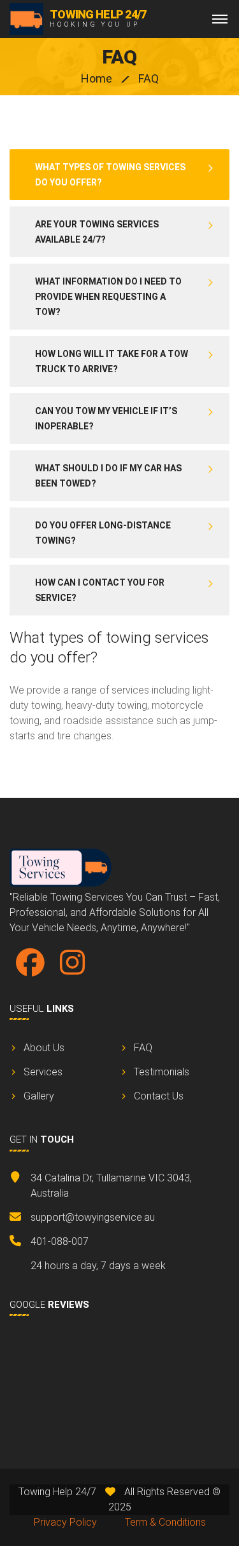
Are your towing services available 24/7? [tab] (97, 232)
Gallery (39, 1096)
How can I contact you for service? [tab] (99, 590)
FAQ (143, 1048)
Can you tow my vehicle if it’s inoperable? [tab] (106, 418)
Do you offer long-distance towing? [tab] (103, 533)
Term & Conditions (165, 1522)
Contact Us (159, 1096)
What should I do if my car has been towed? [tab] (108, 475)
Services (43, 1072)
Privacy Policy (65, 1522)
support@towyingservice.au (93, 1217)
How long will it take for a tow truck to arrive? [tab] (111, 361)
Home (96, 78)
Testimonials (161, 1072)
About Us (44, 1048)
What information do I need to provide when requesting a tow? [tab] (108, 296)
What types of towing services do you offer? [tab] (110, 174)
